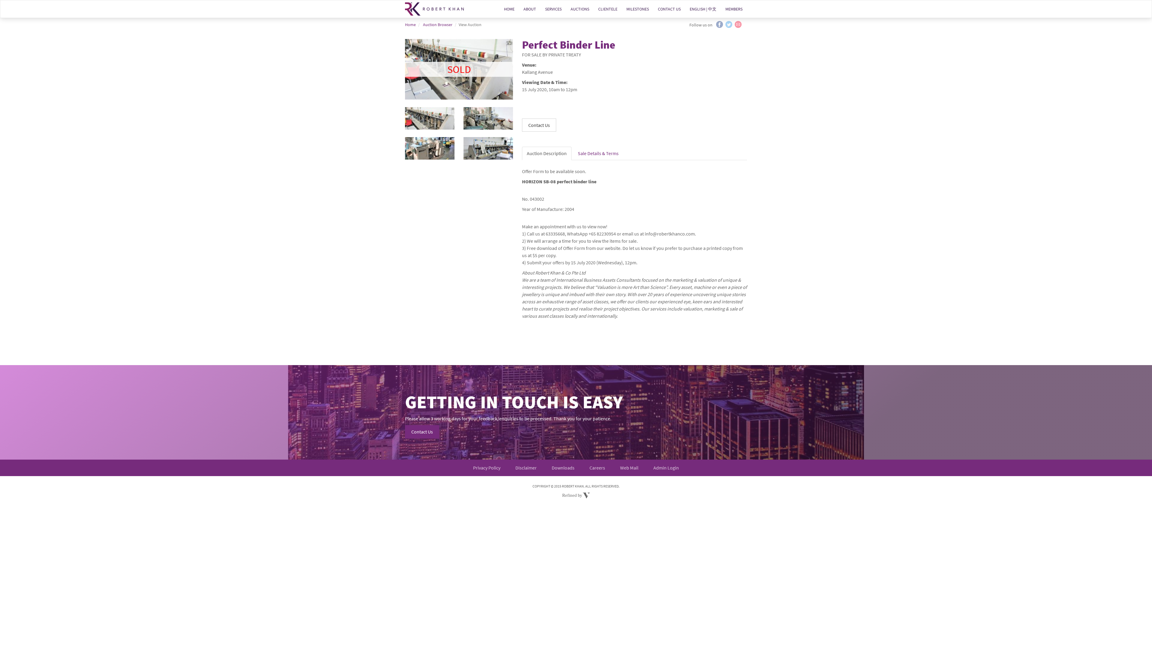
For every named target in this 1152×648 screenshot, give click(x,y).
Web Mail (629, 468)
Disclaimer (526, 468)
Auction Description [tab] (547, 153)
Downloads (563, 468)
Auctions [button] (580, 9)
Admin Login (666, 468)
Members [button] (733, 9)
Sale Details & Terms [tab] (598, 153)
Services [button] (553, 9)
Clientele (607, 9)
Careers (597, 468)
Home (509, 9)
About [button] (530, 9)
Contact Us (669, 9)
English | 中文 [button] (703, 9)
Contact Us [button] (539, 125)
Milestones (637, 9)
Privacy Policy (486, 468)
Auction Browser (437, 24)
